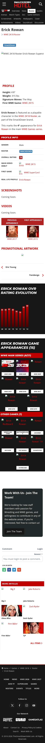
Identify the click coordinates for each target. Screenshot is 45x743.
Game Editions (34, 15)
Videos (18, 22)
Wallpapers (28, 19)
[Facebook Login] (9, 570)
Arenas (4, 15)
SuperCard (23, 684)
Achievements (7, 22)
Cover (37, 19)
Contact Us (15, 727)
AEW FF (11, 684)
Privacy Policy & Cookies (32, 727)
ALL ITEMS (35, 643)
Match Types (14, 15)
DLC (23, 15)
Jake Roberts (28, 601)
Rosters (9, 688)
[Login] (4, 570)
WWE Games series (32, 129)
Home (6, 679)
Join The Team (14, 531)
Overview (16, 11)
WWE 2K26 (24, 679)
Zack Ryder (28, 618)
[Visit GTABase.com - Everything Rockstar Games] (20, 719)
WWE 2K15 (28, 102)
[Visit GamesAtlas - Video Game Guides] (35, 719)
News (24, 11)
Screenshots (6, 19)
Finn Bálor (6, 636)
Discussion (39, 22)
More (36, 688)
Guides (39, 11)
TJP (24, 636)
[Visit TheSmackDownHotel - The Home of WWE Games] (7, 719)
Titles (28, 688)
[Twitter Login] (14, 570)
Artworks (17, 19)
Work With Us (26, 731)
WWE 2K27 (36, 679)
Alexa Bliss (6, 618)
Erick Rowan (24, 179)
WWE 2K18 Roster (12, 34)
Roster (31, 11)
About (5, 727)
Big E (4, 601)
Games (34, 684)
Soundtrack (27, 22)
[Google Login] (19, 570)
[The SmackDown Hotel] (22, 4)
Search (16, 731)
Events (19, 688)
